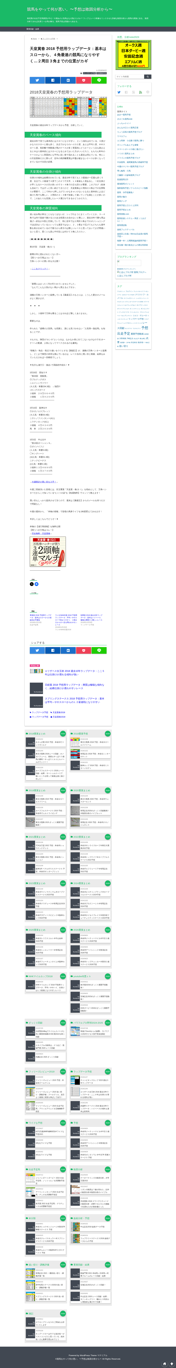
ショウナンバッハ (141, 298)
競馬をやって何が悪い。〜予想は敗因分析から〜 (69, 9)
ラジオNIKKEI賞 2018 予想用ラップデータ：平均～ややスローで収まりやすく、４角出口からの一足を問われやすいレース (66, 620)
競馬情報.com (123, 214)
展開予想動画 (137, 334)
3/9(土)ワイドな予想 (44, 1143)
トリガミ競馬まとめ (125, 153)
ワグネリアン (137, 328)
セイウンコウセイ (130, 305)
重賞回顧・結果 (32, 29)
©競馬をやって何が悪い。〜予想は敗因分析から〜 (78, 1359)
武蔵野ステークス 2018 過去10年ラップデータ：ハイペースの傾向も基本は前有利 (94, 1108)
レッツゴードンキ (136, 323)
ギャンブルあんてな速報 (127, 145)
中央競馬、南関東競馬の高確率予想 (132, 162)
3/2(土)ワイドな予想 (44, 1155)
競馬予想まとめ (124, 210)
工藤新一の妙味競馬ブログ (128, 175)
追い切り (123, 346)
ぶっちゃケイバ (124, 123)
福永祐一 (141, 342)
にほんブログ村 (124, 276)
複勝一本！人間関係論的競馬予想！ (132, 241)
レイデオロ (127, 323)
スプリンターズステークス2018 (133, 301)
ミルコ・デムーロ (140, 315)
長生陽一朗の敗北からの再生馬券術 (132, 245)
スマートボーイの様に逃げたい (130, 149)
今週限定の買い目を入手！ (44, 482)
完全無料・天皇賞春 (41, 533)
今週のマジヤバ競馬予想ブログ (130, 166)
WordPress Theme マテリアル (93, 1355)
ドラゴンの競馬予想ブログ (128, 158)
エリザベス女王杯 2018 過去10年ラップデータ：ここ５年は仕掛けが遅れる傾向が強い (94, 1094)
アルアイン (129, 291)
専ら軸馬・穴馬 (124, 171)
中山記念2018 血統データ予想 (92, 1227)
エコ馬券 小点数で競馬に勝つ (130, 140)
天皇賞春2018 (101, 73)
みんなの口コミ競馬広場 (127, 127)
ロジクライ (128, 328)
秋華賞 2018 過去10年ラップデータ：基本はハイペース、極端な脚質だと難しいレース (91, 617)
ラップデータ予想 (89, 73)
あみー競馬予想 (124, 115)
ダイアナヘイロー (142, 305)
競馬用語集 (122, 225)
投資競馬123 (122, 179)
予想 (144, 328)
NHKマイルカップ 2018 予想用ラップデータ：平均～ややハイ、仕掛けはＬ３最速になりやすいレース (50, 987)
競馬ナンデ (122, 201)
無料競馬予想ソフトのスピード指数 (132, 188)
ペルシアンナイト (126, 315)
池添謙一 (123, 342)
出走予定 (123, 333)
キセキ (132, 295)
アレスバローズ (138, 291)
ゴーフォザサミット (129, 298)
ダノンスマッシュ (135, 308)
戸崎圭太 (130, 338)
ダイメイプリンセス (123, 308)
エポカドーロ (126, 294)
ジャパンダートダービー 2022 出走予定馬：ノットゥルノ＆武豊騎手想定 (50, 1180)
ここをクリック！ (40, 269)
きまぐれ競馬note (124, 119)
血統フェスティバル (125, 229)
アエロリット (121, 291)
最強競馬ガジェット (125, 184)
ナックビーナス (124, 312)
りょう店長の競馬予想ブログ (129, 132)
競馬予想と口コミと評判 (127, 205)
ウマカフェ (122, 136)
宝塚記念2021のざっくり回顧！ (93, 1285)
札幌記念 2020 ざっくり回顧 (47, 1057)
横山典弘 (142, 338)
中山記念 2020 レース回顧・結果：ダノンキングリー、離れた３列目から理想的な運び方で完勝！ (94, 1299)
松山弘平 (136, 338)
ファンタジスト (134, 312)
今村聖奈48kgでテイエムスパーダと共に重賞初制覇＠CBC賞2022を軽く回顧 (50, 1034)
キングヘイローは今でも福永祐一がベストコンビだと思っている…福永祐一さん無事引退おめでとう (50, 1336)
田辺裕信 (134, 342)
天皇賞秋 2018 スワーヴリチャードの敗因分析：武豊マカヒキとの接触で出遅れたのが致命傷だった (94, 1204)
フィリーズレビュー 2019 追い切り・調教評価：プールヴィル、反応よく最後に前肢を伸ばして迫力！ (50, 1094)
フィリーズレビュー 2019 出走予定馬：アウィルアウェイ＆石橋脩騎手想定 (50, 1108)
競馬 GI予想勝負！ (125, 192)
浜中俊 (128, 342)
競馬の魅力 (122, 197)
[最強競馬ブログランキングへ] (129, 265)
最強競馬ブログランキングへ (126, 269)
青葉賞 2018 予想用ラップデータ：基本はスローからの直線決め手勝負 (41, 617)
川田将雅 (122, 338)
